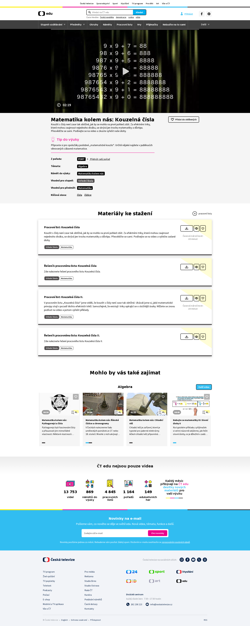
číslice (87, 195)
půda (138, 17)
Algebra (82, 166)
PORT (81, 159)
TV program (137, 3)
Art (157, 3)
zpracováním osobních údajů (176, 542)
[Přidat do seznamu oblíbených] (203, 228)
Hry (139, 24)
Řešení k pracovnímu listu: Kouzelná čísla (70, 266)
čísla (79, 195)
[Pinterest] (209, 14)
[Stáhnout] (186, 228)
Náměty (107, 24)
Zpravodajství (103, 3)
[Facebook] (202, 14)
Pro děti (149, 3)
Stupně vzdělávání (51, 24)
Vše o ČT (166, 3)
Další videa (203, 387)
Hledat (139, 12)
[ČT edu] (45, 14)
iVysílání (125, 3)
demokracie (121, 17)
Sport (115, 3)
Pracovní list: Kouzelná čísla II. (63, 297)
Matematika (85, 188)
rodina (131, 17)
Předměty (76, 24)
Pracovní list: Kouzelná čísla (62, 227)
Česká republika (107, 17)
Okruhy (94, 24)
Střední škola (85, 180)
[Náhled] (196, 228)
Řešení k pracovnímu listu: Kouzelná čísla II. (72, 335)
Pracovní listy (125, 24)
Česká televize (86, 3)
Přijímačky (152, 24)
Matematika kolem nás (91, 173)
